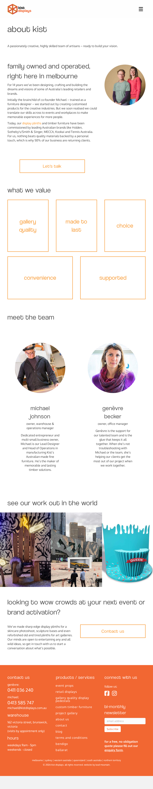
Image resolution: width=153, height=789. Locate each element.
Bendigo (62, 744)
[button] (52, 166)
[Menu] (141, 9)
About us (62, 719)
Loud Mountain (103, 764)
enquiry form (113, 750)
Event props (65, 685)
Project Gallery (67, 713)
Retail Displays (66, 692)
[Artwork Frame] (76, 549)
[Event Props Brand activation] (127, 549)
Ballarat (62, 750)
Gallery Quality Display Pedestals (72, 699)
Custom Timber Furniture (74, 707)
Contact (61, 725)
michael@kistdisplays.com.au (27, 708)
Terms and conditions (72, 738)
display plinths (31, 123)
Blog (59, 731)
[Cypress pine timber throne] (25, 549)
